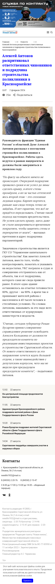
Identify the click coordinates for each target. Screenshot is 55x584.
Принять (27, 580)
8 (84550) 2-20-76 (9, 480)
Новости (24, 42)
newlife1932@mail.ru (11, 475)
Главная (5, 42)
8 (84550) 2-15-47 (29, 480)
